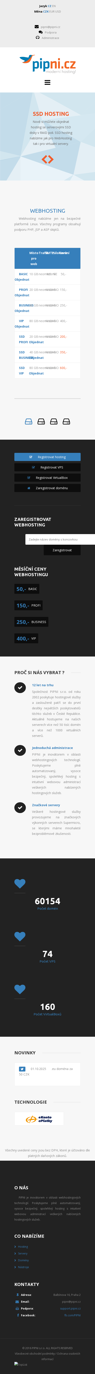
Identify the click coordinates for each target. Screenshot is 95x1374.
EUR (52, 11)
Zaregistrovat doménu (52, 488)
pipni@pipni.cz (50, 27)
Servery (22, 1253)
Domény (23, 1260)
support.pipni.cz (70, 1308)
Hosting (23, 1247)
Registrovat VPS (51, 467)
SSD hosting (51, 114)
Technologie (30, 1102)
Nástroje (23, 1267)
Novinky (25, 1053)
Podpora (51, 32)
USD (58, 11)
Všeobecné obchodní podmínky (35, 1354)
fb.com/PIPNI (73, 1315)
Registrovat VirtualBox (52, 478)
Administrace (50, 38)
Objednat (20, 279)
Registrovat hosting (52, 457)
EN (54, 6)
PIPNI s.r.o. (38, 1348)
